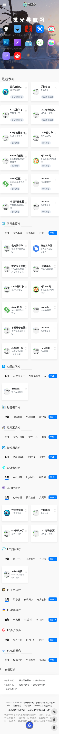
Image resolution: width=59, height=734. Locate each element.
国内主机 (30, 640)
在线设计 (17, 477)
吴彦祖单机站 (11, 689)
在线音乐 (30, 233)
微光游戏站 (40, 680)
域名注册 (17, 640)
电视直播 (30, 417)
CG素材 (28, 619)
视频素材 (44, 660)
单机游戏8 (18, 457)
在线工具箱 (45, 233)
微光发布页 (10, 680)
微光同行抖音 (25, 680)
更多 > (53, 233)
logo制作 (30, 477)
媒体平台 (17, 660)
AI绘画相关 (34, 376)
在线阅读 (28, 599)
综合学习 (17, 559)
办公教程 (44, 559)
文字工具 (33, 437)
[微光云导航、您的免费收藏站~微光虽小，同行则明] (29, 4)
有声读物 (41, 599)
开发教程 (30, 559)
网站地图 (27, 705)
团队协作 (30, 497)
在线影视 (17, 233)
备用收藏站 (24, 685)
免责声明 (48, 705)
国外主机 (44, 640)
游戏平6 (31, 457)
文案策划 (44, 497)
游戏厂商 (44, 457)
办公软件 (17, 497)
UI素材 (16, 619)
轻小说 (16, 599)
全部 (7, 233)
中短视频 (30, 660)
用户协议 (38, 705)
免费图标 (43, 477)
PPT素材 (40, 619)
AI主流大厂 (19, 376)
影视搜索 (44, 417)
